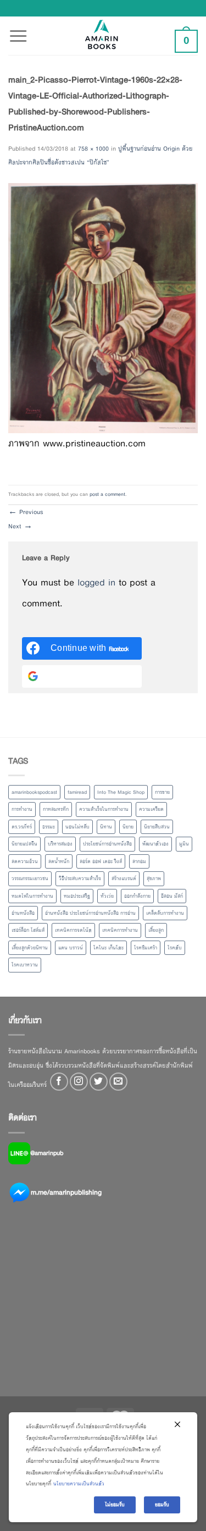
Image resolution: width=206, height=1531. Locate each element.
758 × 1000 (93, 148)
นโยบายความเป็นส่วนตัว (78, 1483)
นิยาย (128, 826)
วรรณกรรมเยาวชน (30, 878)
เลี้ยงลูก (156, 930)
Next (20, 526)
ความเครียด (151, 809)
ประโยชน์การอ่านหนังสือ (107, 843)
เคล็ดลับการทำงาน (165, 913)
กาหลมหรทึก (56, 809)
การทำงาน (22, 809)
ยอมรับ (162, 1504)
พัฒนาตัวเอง (155, 843)
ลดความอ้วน (25, 861)
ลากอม (139, 861)
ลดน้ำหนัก (58, 861)
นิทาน (106, 826)
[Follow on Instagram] (79, 1082)
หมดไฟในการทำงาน (32, 896)
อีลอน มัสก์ (172, 896)
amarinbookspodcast (34, 792)
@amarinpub (46, 1152)
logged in (96, 582)
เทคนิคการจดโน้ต (73, 930)
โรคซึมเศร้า (145, 947)
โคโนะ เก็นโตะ (108, 947)
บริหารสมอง (60, 843)
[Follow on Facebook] (59, 1082)
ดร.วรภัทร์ (22, 826)
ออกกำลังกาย (137, 896)
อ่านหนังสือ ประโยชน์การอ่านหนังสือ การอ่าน (90, 913)
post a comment (107, 494)
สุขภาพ (154, 878)
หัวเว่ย (107, 896)
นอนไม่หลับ (77, 826)
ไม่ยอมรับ (115, 1504)
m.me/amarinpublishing (66, 1192)
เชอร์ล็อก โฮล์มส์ (28, 930)
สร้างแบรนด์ (124, 878)
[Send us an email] (118, 1082)
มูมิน (184, 843)
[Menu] (18, 30)
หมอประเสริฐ (77, 896)
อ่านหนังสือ (23, 913)
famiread (77, 792)
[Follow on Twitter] (99, 1082)
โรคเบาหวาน (25, 964)
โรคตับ (175, 947)
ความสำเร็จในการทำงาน (104, 809)
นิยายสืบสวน (157, 826)
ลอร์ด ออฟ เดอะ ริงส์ (101, 861)
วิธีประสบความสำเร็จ (80, 878)
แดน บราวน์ (70, 947)
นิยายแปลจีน (24, 843)
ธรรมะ (48, 826)
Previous (25, 511)
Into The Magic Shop (120, 792)
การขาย (162, 792)
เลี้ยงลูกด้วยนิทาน (30, 947)
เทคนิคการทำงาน (120, 930)
